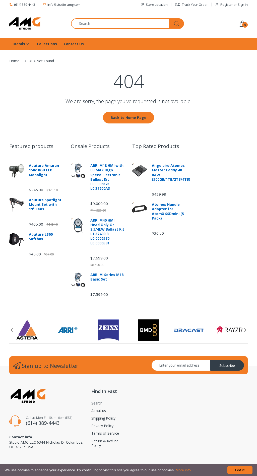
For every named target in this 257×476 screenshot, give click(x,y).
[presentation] (11, 330)
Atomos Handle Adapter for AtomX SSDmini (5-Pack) (168, 211)
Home (14, 60)
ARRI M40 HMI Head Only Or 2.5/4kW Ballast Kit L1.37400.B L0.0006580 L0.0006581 (107, 231)
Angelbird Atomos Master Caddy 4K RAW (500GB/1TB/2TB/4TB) (169, 172)
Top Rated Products (155, 146)
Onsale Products (90, 146)
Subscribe (227, 365)
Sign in (243, 4)
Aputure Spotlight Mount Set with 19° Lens (45, 204)
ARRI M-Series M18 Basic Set (106, 277)
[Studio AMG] (36, 23)
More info (183, 470)
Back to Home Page (128, 117)
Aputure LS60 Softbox (41, 236)
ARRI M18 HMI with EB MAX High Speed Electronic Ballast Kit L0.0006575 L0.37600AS (106, 177)
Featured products (31, 146)
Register (226, 4)
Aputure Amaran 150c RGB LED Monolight (44, 170)
